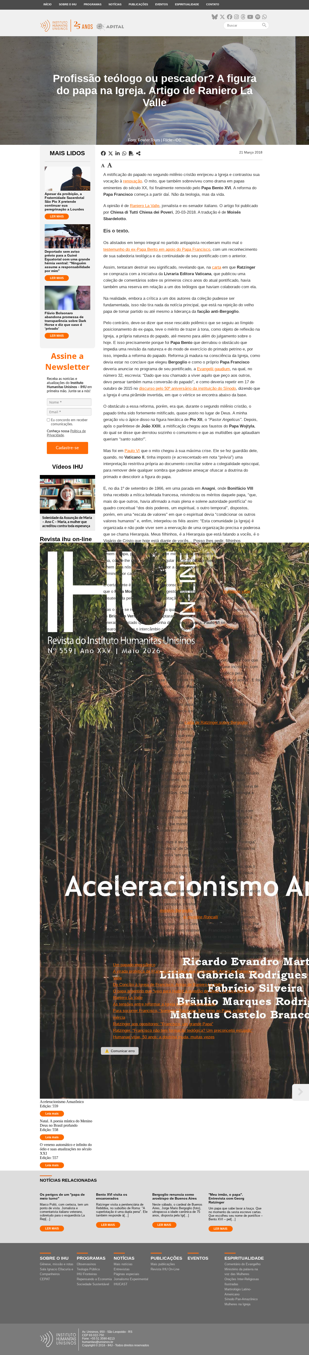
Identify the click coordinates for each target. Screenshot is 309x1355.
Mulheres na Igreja (237, 1304)
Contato (212, 4)
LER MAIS (57, 216)
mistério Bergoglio (176, 910)
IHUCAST (120, 1284)
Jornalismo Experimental (131, 1279)
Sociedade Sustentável (93, 1284)
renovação (132, 181)
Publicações (138, 4)
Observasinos (86, 1264)
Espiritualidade (187, 4)
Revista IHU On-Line (165, 1269)
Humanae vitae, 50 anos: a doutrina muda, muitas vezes (164, 1037)
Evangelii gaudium (213, 369)
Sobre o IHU (68, 4)
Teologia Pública (88, 1269)
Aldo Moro (192, 609)
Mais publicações (163, 1264)
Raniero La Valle (144, 205)
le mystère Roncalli (200, 917)
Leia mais (52, 1113)
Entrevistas (122, 1269)
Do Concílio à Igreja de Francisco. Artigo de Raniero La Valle (167, 984)
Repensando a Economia (94, 1279)
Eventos (161, 4)
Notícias (115, 4)
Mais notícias (123, 1264)
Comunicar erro (120, 1051)
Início (47, 4)
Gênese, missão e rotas (56, 1264)
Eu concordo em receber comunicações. (69, 422)
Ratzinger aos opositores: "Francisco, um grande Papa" (163, 1024)
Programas (92, 4)
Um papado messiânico (134, 965)
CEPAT (45, 1279)
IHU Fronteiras (87, 1274)
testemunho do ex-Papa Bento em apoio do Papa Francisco (156, 249)
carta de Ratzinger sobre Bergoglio (216, 722)
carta (216, 267)
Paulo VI (132, 450)
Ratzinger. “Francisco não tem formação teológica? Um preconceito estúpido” (183, 1030)
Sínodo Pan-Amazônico (241, 1299)
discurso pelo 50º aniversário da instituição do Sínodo (187, 388)
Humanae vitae (236, 591)
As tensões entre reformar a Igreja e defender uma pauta (164, 1004)
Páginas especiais (126, 1274)
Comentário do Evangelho (242, 1264)
